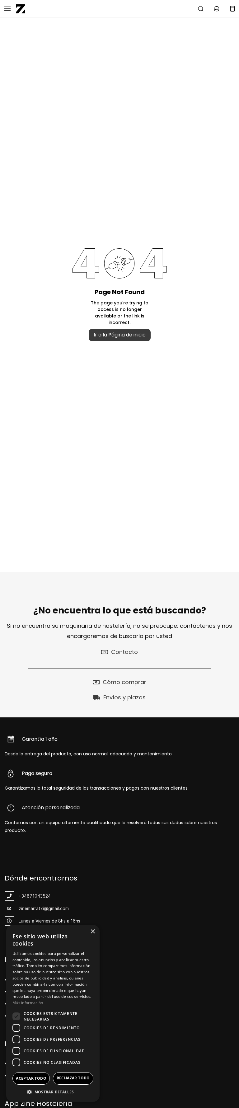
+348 (24, 896)
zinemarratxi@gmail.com (44, 908)
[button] (216, 9)
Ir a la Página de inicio (120, 334)
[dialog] (53, 1013)
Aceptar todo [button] (31, 1078)
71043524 (40, 896)
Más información (27, 1002)
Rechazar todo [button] (73, 1078)
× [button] (92, 931)
